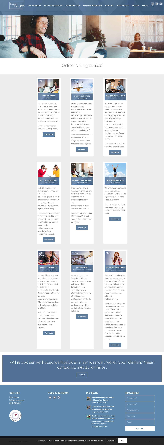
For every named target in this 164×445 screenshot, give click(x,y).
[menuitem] (22, 5)
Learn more (111, 440)
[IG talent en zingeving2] (82, 89)
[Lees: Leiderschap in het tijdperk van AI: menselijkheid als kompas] (88, 408)
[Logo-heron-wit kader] (16, 5)
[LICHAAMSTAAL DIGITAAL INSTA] (82, 174)
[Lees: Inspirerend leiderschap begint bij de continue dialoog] (88, 398)
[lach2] (49, 261)
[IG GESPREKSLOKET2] (49, 174)
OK (122, 440)
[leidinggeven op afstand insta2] (115, 89)
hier (43, 126)
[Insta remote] (49, 89)
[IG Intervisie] (82, 261)
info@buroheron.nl (16, 400)
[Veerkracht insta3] (115, 174)
